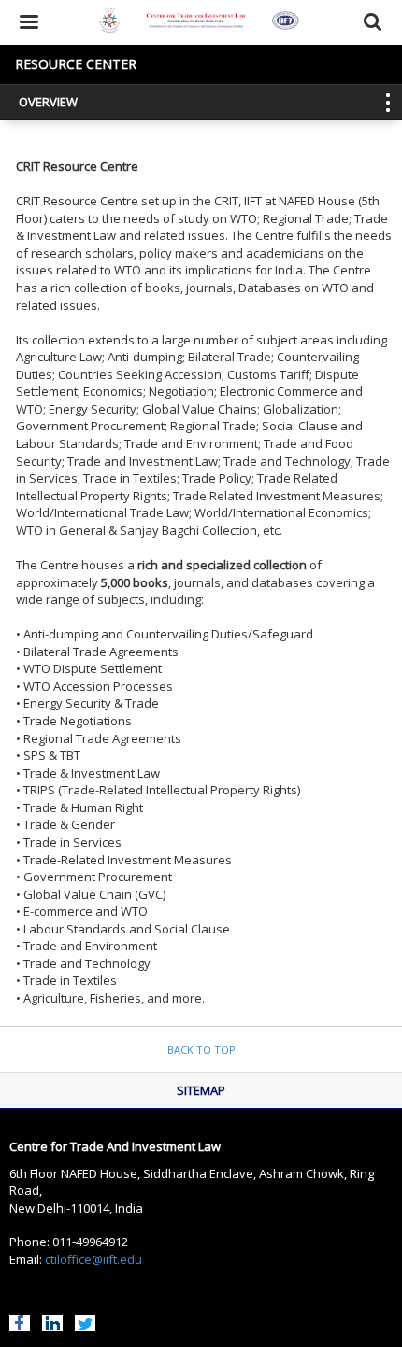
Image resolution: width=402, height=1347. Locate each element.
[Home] (201, 22)
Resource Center (75, 64)
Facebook (19, 1321)
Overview (48, 101)
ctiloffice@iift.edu (93, 1259)
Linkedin (52, 1321)
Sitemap (201, 1090)
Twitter (85, 1321)
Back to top (201, 1050)
